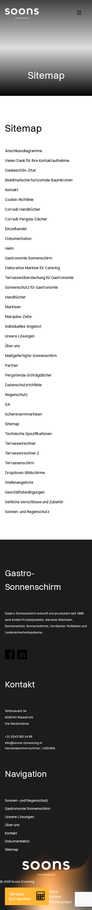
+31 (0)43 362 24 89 (18, 736)
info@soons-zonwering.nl (23, 743)
